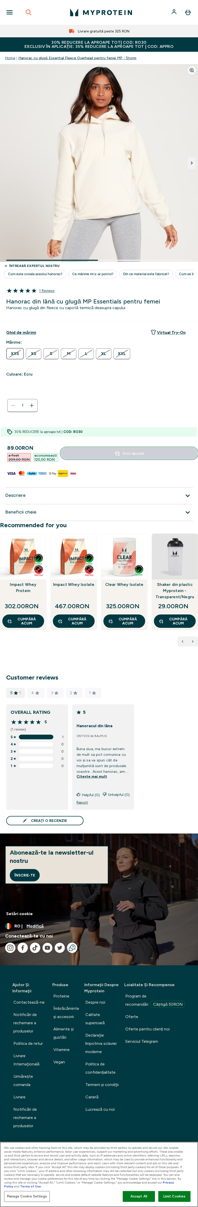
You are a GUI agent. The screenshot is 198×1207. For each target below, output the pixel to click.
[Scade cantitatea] (13, 405)
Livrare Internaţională (26, 1060)
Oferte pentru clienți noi (147, 1029)
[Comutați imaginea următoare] (192, 163)
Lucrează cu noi (100, 1109)
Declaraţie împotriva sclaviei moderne (101, 1043)
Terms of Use (30, 1186)
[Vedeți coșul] (188, 12)
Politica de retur (28, 1043)
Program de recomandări (154, 1000)
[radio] (15, 353)
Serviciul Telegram (141, 1041)
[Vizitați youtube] (47, 948)
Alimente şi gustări (63, 1033)
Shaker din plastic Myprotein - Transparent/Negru (174, 590)
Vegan (59, 1062)
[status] (22, 405)
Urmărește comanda (23, 1080)
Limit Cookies (174, 1196)
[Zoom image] (192, 70)
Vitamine (61, 1049)
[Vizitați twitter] (60, 948)
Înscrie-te (24, 875)
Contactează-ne (29, 1002)
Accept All (138, 1196)
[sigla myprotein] (101, 12)
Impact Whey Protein (23, 587)
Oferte (131, 1016)
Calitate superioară (95, 1018)
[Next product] (193, 641)
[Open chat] (72, 948)
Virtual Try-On (171, 332)
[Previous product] (182, 641)
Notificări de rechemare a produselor (25, 1022)
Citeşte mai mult (92, 776)
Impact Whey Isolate (74, 584)
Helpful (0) (91, 795)
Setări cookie (19, 913)
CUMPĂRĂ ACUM (27, 621)
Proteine (61, 996)
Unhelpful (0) (119, 795)
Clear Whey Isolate (124, 584)
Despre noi (95, 1002)
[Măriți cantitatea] (31, 405)
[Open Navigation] (9, 12)
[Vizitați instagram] (10, 948)
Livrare (19, 1097)
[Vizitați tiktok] (35, 948)
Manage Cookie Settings (27, 1196)
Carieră (91, 1097)
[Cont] (174, 12)
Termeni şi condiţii (102, 1084)
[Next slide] (197, 593)
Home (10, 58)
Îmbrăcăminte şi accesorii (66, 1012)
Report (82, 802)
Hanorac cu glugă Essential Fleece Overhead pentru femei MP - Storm (77, 58)
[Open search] (28, 12)
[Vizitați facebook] (23, 948)
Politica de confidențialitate (100, 1068)
